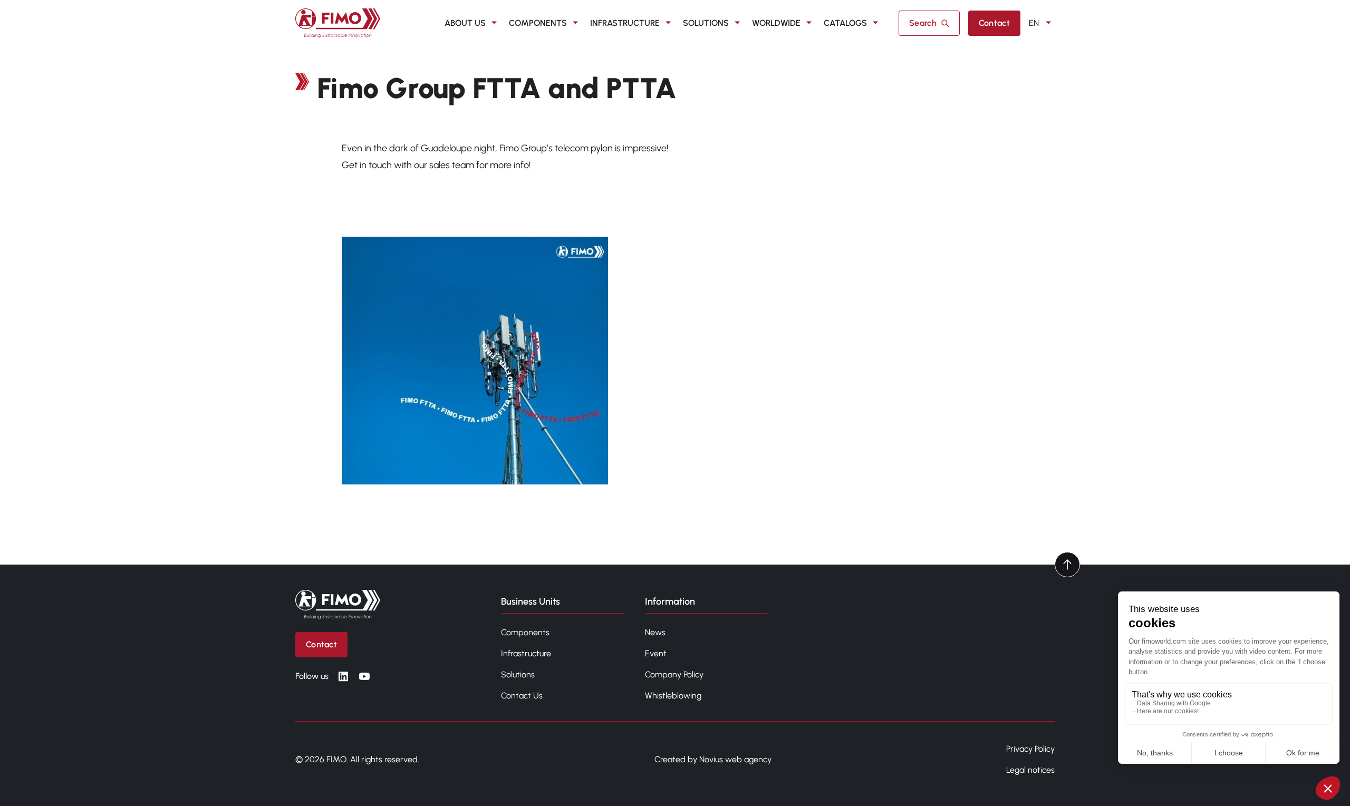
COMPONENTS (538, 23)
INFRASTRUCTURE (625, 23)
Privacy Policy (1030, 749)
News (655, 632)
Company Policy (674, 674)
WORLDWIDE (776, 23)
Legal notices (1030, 770)
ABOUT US (465, 23)
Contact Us (522, 696)
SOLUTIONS (706, 23)
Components (525, 632)
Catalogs (845, 23)
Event (656, 653)
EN (1034, 23)
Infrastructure (526, 653)
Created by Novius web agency (713, 759)
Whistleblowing (673, 696)
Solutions (518, 674)
